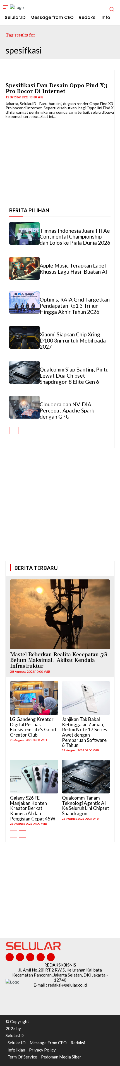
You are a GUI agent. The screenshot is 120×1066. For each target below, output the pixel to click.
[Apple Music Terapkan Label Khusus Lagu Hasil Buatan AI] (24, 268)
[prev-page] (12, 430)
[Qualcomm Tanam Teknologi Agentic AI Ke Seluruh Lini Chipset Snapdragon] (86, 776)
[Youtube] (51, 957)
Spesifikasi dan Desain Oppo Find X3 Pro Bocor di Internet (56, 88)
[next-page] (21, 430)
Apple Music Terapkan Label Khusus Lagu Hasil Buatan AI (73, 268)
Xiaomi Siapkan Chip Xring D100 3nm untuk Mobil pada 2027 (73, 340)
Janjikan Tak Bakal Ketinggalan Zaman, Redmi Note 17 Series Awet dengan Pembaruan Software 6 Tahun (84, 732)
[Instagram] (20, 957)
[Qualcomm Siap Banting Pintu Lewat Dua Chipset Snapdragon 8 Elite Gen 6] (24, 372)
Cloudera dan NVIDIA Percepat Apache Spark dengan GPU (67, 410)
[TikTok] (30, 957)
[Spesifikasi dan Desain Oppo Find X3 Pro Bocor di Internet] (60, 156)
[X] (41, 957)
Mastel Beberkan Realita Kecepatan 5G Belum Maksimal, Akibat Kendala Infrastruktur (58, 660)
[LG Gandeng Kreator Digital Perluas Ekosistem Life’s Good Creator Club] (34, 698)
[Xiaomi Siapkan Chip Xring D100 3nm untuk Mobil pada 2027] (24, 337)
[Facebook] (10, 957)
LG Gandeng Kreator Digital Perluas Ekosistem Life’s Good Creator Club (33, 727)
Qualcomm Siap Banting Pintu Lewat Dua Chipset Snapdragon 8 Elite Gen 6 (74, 375)
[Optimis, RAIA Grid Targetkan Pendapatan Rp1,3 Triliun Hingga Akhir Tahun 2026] (24, 302)
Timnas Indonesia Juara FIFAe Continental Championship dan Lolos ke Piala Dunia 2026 (75, 236)
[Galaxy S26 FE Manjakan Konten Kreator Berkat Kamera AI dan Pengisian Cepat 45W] (34, 776)
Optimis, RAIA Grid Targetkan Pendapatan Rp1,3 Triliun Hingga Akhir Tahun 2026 (75, 305)
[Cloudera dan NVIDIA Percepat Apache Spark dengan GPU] (24, 407)
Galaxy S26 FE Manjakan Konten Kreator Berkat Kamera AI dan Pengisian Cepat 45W (32, 808)
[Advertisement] (60, 512)
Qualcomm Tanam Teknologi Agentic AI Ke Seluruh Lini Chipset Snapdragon (85, 805)
